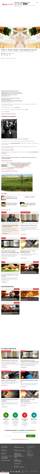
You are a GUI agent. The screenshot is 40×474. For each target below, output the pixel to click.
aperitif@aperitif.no (17, 460)
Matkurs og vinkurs (12, 58)
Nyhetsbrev (29, 5)
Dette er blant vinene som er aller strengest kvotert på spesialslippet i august (10, 251)
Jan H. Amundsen (4, 450)
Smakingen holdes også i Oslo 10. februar (8, 113)
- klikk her (26, 109)
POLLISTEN (16, 2)
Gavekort (25, 5)
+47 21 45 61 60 (19, 461)
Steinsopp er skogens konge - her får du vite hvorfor (9, 275)
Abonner (25, 3)
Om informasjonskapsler (5, 460)
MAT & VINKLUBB (18, 4)
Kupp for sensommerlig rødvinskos (8, 380)
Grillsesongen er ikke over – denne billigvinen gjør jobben (28, 251)
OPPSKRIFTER (23, 2)
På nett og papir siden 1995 (18, 447)
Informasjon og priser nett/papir (19, 450)
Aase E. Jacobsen (4, 447)
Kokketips (19, 6)
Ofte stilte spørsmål (17, 463)
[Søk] (37, 3)
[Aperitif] (7, 5)
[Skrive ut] (9, 55)
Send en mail (7, 111)
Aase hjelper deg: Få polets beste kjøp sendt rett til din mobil (10, 226)
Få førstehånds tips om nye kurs (6, 160)
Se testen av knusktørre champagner (7, 149)
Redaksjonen (3, 53)
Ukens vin (19, 5)
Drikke (4, 58)
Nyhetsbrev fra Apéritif (30, 196)
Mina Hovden (3, 453)
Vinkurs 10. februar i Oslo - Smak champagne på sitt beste (30, 205)
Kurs (29, 2)
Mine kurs (15, 6)
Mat (7, 58)
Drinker (23, 5)
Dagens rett (16, 5)
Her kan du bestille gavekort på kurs (7, 168)
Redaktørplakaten (4, 458)
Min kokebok (34, 5)
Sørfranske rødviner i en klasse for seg (29, 225)
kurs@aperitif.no (18, 107)
